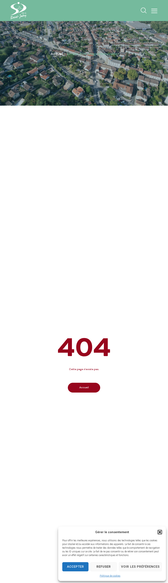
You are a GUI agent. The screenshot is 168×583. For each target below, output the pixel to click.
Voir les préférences (140, 566)
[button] (160, 532)
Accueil (57, 54)
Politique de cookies (110, 575)
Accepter (75, 566)
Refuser (103, 566)
